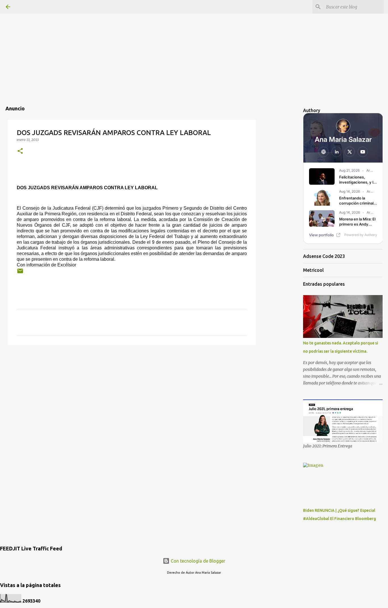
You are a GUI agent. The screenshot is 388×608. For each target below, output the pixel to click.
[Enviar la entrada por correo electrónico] (20, 273)
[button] (20, 151)
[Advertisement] (194, 39)
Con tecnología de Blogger (197, 560)
